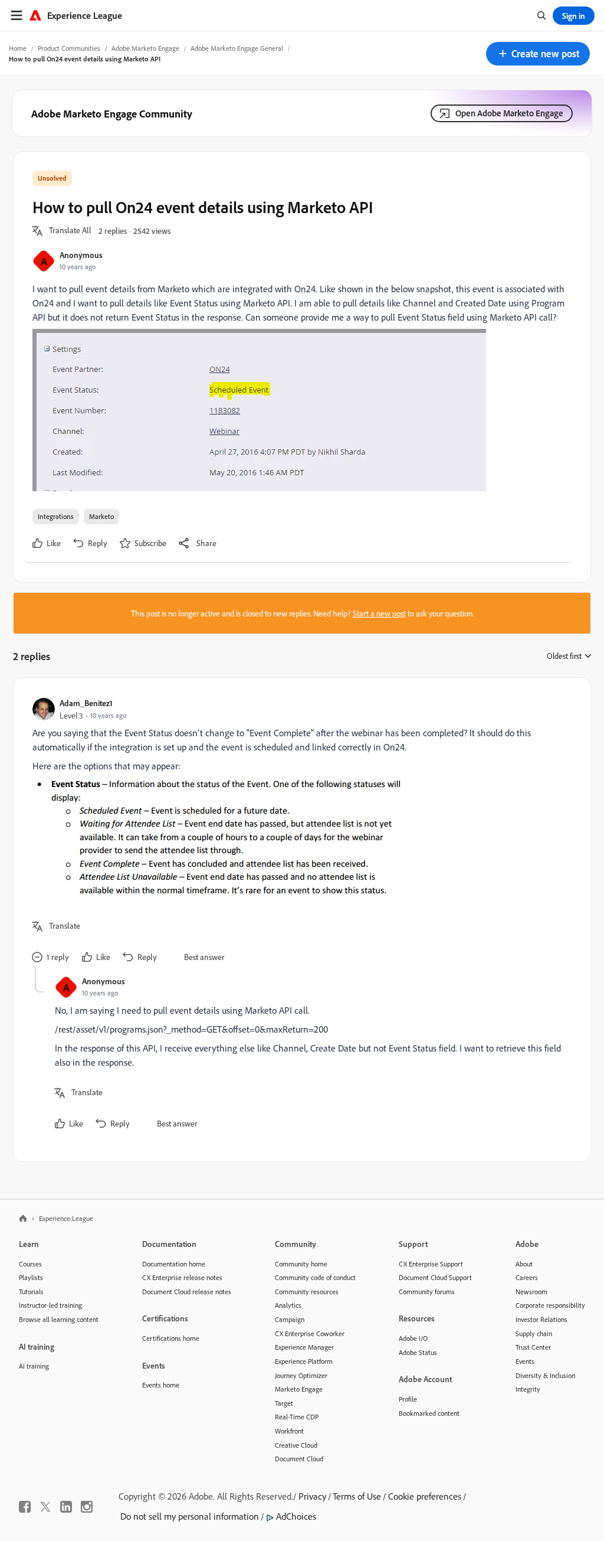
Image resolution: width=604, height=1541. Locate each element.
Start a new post (379, 613)
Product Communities (69, 48)
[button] (538, 54)
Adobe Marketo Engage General (237, 48)
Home (18, 48)
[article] (299, 832)
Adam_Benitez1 (86, 703)
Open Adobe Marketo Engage (509, 113)
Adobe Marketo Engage (145, 48)
